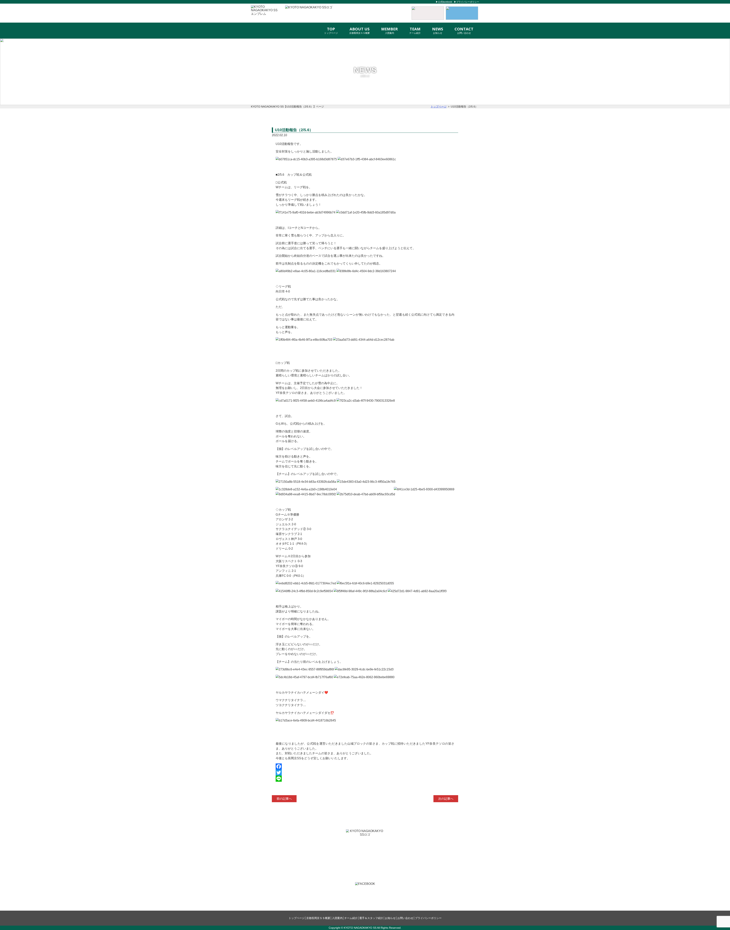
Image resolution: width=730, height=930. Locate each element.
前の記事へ (284, 798)
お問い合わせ (405, 918)
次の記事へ (445, 798)
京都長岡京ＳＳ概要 (318, 918)
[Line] (365, 779)
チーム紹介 (351, 918)
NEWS (437, 30)
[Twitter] (365, 773)
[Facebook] (365, 766)
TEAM (415, 30)
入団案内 (337, 918)
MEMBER (389, 30)
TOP (331, 30)
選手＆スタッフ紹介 (371, 918)
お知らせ (390, 918)
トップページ (297, 918)
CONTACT (464, 30)
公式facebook (445, 2)
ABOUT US (359, 30)
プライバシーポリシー (467, 2)
